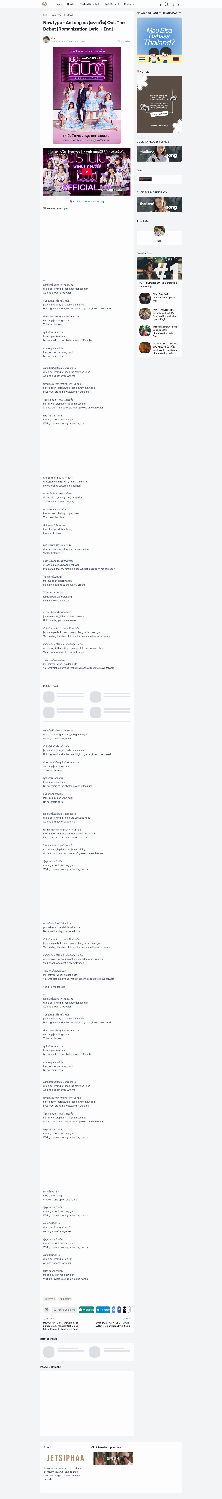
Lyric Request (112, 4)
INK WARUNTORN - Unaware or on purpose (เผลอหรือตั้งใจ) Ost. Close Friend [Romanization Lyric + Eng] (60, 1325)
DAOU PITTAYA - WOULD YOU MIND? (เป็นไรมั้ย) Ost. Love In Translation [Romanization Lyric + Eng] (165, 350)
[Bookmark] (46, 1310)
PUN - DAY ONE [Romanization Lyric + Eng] (164, 297)
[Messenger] (113, 1309)
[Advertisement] (86, 451)
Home (59, 4)
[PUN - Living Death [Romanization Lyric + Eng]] (159, 278)
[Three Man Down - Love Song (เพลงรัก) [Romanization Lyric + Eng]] (145, 335)
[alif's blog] (44, 4)
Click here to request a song (88, 201)
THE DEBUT (66, 1299)
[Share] (129, 1309)
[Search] (172, 4)
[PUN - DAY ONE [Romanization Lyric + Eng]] (145, 303)
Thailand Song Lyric (90, 4)
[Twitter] (124, 1309)
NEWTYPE (50, 1299)
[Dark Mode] (160, 4)
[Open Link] (178, 4)
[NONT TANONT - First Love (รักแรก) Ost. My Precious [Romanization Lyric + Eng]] (145, 318)
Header (71, 4)
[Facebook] (119, 1309)
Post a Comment (66, 1309)
